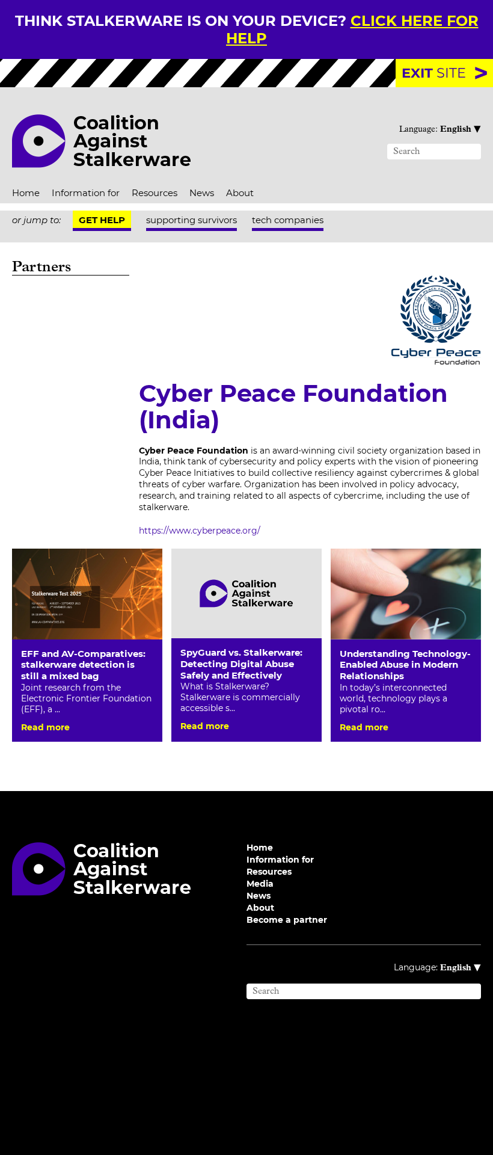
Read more (45, 727)
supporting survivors (191, 220)
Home (26, 193)
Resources (154, 193)
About (240, 193)
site (434, 72)
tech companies (287, 220)
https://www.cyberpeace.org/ (199, 530)
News (201, 193)
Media (260, 883)
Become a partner (286, 919)
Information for (86, 193)
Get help (102, 220)
